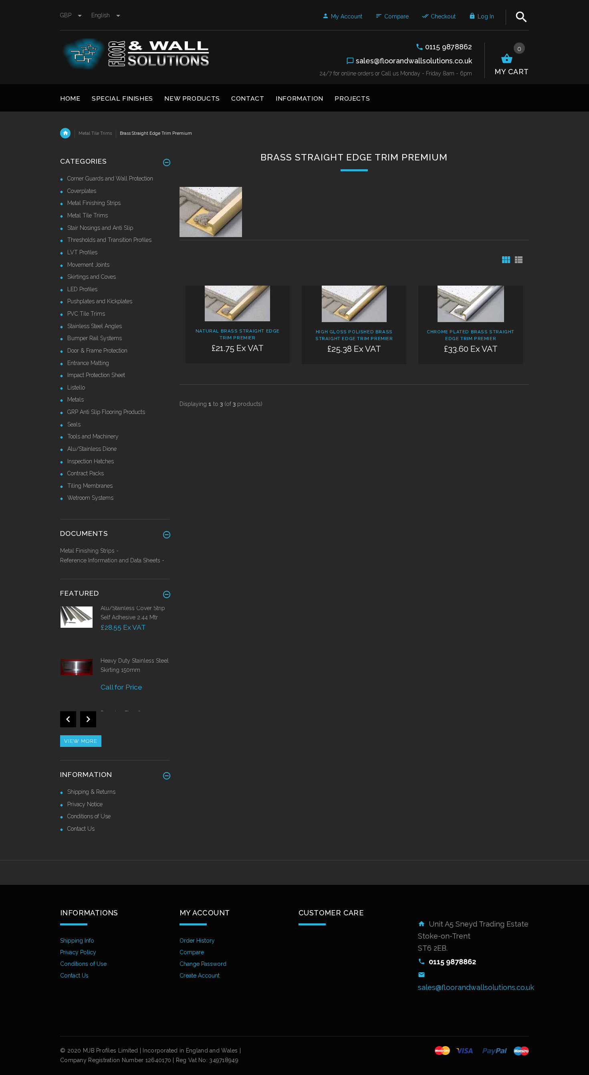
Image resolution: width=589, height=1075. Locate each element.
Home (65, 133)
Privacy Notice (85, 804)
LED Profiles (82, 289)
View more (80, 741)
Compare (396, 16)
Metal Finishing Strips (94, 203)
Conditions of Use (89, 816)
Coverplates (81, 191)
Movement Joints (88, 265)
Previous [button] (68, 719)
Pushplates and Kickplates (99, 301)
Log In (486, 16)
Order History (197, 940)
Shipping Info (77, 940)
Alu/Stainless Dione (92, 449)
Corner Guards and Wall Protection (110, 178)
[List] (518, 259)
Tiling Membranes (90, 486)
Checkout (443, 16)
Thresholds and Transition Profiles (109, 240)
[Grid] (506, 259)
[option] (114, 630)
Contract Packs (85, 473)
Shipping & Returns (91, 792)
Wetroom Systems (90, 498)
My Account (346, 16)
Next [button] (88, 719)
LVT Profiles (82, 252)
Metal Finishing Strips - (89, 551)
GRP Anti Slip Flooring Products (106, 412)
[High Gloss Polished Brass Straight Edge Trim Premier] (354, 303)
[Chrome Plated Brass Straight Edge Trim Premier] (471, 303)
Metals (75, 399)
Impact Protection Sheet (96, 375)
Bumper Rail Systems (94, 338)
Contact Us (81, 829)
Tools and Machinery (93, 436)
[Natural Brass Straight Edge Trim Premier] (237, 303)
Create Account (200, 975)
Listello (76, 387)
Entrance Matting (88, 363)
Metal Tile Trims (95, 133)
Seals (74, 424)
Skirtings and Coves (91, 277)
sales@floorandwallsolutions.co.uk (476, 987)
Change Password (203, 964)
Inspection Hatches (90, 461)
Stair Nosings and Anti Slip (100, 228)
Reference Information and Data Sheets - (112, 560)
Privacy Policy (78, 952)
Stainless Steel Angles (94, 326)
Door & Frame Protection (97, 350)
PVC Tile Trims (86, 313)
